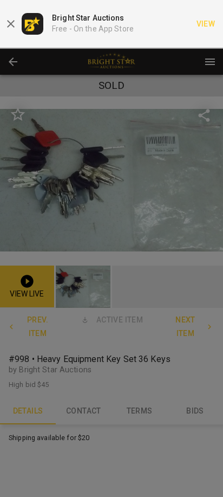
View (205, 24)
